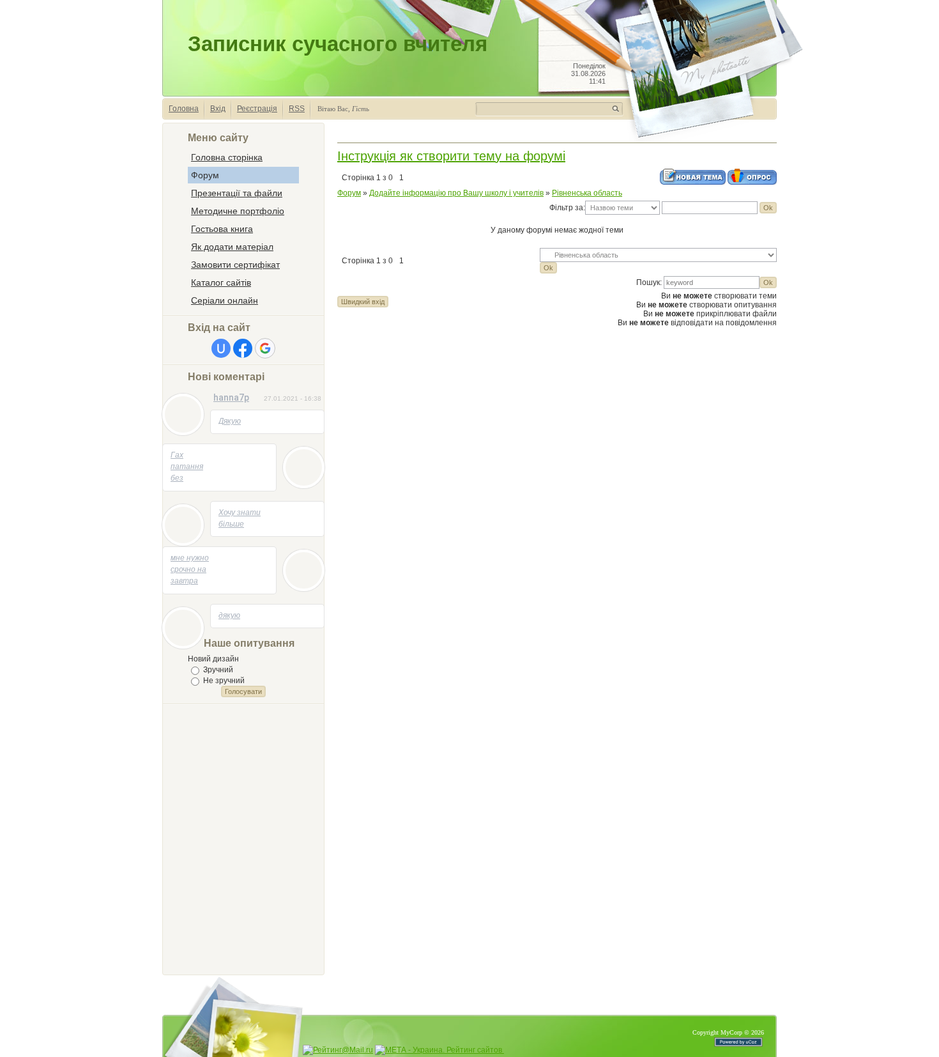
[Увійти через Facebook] (242, 348)
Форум (349, 193)
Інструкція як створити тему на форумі (451, 156)
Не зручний (224, 680)
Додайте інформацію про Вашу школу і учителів (456, 193)
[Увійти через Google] (265, 348)
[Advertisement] (239, 838)
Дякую (229, 421)
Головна (184, 108)
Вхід (217, 108)
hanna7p (231, 397)
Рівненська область (587, 193)
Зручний (218, 669)
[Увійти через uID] (221, 348)
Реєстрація (257, 108)
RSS (297, 108)
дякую (229, 615)
